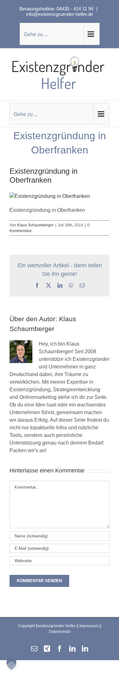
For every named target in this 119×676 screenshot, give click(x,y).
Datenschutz (59, 631)
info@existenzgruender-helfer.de (59, 14)
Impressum (88, 626)
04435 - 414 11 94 (75, 8)
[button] (11, 664)
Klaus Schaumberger (35, 225)
